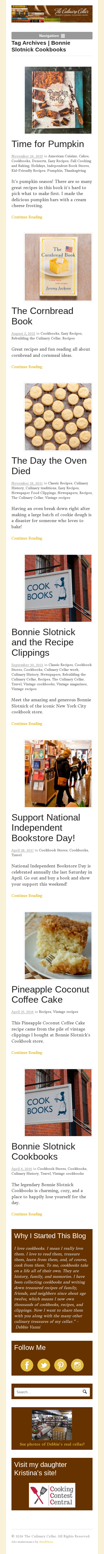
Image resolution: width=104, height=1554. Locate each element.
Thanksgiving (75, 170)
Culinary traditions (41, 488)
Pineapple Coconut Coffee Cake (50, 994)
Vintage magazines (72, 684)
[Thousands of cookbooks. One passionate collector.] (52, 19)
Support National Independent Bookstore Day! (45, 827)
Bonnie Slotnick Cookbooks (43, 1151)
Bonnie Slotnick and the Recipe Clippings (43, 642)
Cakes (84, 156)
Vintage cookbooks (39, 684)
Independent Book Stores (68, 166)
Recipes (68, 338)
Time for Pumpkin (47, 143)
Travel (16, 684)
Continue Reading (26, 217)
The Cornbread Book (42, 315)
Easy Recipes (58, 161)
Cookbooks (20, 161)
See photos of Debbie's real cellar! (52, 1444)
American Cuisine (62, 156)
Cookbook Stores (53, 850)
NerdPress (46, 1542)
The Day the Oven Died (49, 465)
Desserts (39, 161)
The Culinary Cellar (27, 498)
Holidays (38, 166)
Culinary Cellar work (61, 670)
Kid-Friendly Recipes (28, 170)
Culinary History (25, 674)
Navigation (49, 35)
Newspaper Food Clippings (33, 493)
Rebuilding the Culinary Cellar (36, 338)
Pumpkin (54, 170)
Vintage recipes (57, 498)
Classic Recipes (60, 483)
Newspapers (68, 493)
